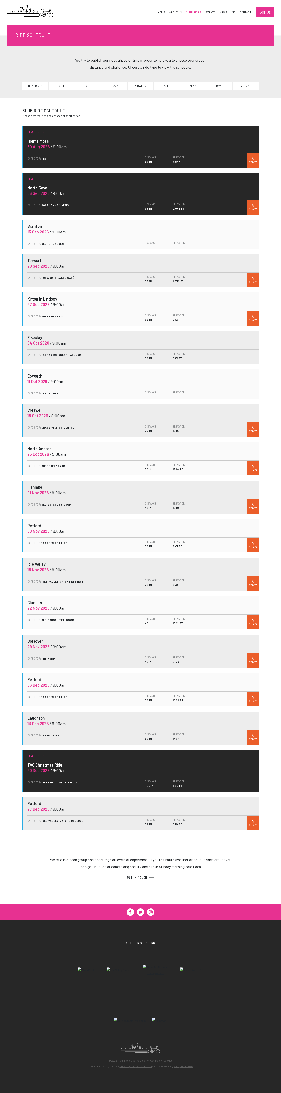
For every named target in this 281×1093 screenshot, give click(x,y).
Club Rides (193, 12)
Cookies (168, 1060)
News (223, 12)
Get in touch (137, 877)
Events (210, 12)
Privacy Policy (154, 1060)
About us (175, 12)
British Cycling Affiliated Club (136, 1066)
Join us (265, 12)
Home (161, 12)
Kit (233, 12)
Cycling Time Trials (182, 1066)
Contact (245, 12)
